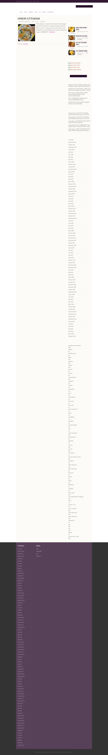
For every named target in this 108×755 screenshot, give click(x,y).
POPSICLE (71, 484)
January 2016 (71, 282)
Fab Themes (59, 752)
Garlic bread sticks (73, 409)
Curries (25, 12)
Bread (69, 357)
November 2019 (72, 186)
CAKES (70, 365)
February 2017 (71, 260)
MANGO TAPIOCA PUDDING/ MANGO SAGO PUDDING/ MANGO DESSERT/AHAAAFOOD (79, 85)
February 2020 (71, 184)
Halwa (69, 413)
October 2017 (71, 243)
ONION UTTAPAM (29, 18)
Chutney (44, 12)
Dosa (69, 393)
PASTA (70, 476)
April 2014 (70, 331)
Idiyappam (70, 421)
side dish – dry (72, 504)
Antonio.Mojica (72, 117)
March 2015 (71, 304)
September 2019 (72, 191)
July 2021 (70, 152)
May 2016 (70, 272)
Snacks (35, 12)
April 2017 (70, 255)
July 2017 (70, 250)
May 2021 (70, 157)
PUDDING (70, 488)
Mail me (37, 1)
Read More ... (52, 32)
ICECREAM (71, 417)
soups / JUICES (72, 508)
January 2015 (71, 309)
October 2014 (71, 316)
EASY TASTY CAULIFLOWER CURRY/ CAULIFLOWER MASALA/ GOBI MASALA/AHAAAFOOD (78, 94)
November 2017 (72, 240)
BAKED (70, 349)
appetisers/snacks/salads (74, 345)
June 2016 (70, 270)
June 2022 (70, 140)
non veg (70, 445)
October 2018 (71, 216)
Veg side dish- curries (73, 536)
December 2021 (72, 142)
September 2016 (72, 267)
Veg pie (70, 532)
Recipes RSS (24, 1)
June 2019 (70, 198)
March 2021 (71, 162)
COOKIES (70, 381)
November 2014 (72, 314)
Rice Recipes (50, 12)
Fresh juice (71, 401)
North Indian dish (72, 465)
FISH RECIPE (71, 397)
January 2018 (71, 235)
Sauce (69, 500)
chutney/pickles (72, 377)
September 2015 (72, 292)
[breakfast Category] (74, 69)
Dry (39, 12)
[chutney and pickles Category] (74, 63)
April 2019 (70, 203)
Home (21, 12)
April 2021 (70, 159)
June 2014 (70, 326)
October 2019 (71, 189)
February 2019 (71, 208)
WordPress (38, 556)
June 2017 (70, 252)
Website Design (51, 752)
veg (69, 524)
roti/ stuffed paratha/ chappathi (75, 496)
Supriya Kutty (71, 113)
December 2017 (72, 238)
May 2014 (70, 329)
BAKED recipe (71, 353)
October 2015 (71, 289)
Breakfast (31, 12)
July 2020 (70, 174)
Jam (69, 429)
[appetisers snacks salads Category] (74, 65)
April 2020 (70, 179)
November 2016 (72, 265)
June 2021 (70, 154)
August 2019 (71, 194)
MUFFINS (70, 441)
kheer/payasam (72, 437)
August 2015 (71, 294)
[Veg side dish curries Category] (74, 67)
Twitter (34, 1)
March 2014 (71, 333)
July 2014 (70, 324)
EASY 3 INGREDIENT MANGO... (82, 51)
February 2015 (71, 306)
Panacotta (70, 472)
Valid (39, 551)
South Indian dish (72, 512)
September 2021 (72, 147)
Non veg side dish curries (74, 457)
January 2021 (71, 167)
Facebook (30, 1)
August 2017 (71, 248)
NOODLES (71, 461)
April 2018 (70, 228)
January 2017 (71, 262)
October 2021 (71, 144)
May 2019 (70, 201)
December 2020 (72, 169)
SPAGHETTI (71, 520)
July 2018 (70, 221)
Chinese (70, 369)
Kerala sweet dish (72, 433)
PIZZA (70, 480)
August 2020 (71, 171)
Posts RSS (18, 1)
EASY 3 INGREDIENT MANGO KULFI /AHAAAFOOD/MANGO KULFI (77, 99)
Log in (37, 548)
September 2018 (72, 218)
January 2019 (71, 211)
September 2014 (72, 319)
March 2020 (71, 181)
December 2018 (72, 213)
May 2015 (70, 299)
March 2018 (71, 230)
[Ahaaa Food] (17, 12)
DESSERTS (71, 389)
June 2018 (70, 223)
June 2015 (70, 297)
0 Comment (42, 21)
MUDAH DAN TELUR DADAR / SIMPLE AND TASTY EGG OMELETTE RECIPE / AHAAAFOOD (80, 89)
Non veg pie (71, 453)
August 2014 (71, 321)
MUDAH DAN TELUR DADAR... (82, 36)
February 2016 (71, 279)
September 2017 (72, 245)
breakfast (25, 44)
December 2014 (72, 311)
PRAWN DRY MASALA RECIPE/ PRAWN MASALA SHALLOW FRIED (78, 103)
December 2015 (72, 284)
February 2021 (71, 164)
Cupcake (70, 385)
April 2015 (70, 302)
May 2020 (70, 176)
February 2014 (71, 336)
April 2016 (70, 275)
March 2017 (71, 257)
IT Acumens (70, 752)
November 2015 (72, 287)
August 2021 (71, 149)
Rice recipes (71, 492)
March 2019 (71, 206)
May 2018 (70, 225)
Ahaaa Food (29, 6)
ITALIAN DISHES (72, 425)
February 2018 (71, 233)
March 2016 (71, 277)
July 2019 (70, 196)
